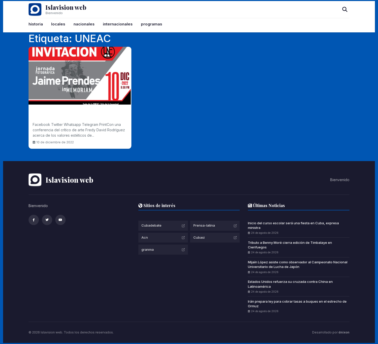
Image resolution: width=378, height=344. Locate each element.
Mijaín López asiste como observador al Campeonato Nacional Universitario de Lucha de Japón (297, 264)
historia (36, 24)
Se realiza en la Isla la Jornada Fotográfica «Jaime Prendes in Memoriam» (79, 114)
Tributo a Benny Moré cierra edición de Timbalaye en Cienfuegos (290, 244)
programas (151, 24)
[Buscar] (344, 9)
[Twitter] (47, 220)
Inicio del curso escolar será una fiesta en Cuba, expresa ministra (293, 225)
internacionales (118, 24)
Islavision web (66, 7)
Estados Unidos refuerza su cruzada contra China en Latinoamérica (290, 284)
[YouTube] (60, 220)
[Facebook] (34, 220)
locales (58, 24)
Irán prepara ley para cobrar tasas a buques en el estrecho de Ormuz (297, 303)
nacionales (84, 24)
